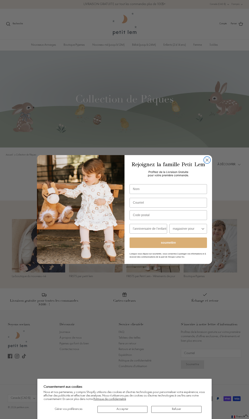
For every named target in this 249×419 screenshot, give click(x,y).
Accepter (122, 409)
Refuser (176, 409)
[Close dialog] (207, 160)
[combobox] (187, 228)
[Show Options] (203, 228)
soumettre (168, 242)
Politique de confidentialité (109, 399)
